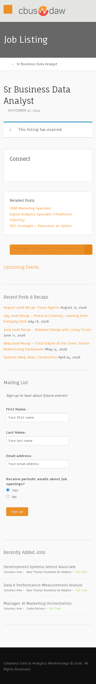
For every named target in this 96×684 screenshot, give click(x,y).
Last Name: (16, 432)
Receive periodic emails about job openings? (36, 481)
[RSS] (13, 170)
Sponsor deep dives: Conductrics (30, 357)
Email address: (19, 455)
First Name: (16, 409)
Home (6, 64)
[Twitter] (22, 170)
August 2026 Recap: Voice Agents (31, 307)
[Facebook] (31, 170)
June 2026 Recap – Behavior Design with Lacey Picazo (47, 329)
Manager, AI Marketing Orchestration (47, 249)
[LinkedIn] (40, 170)
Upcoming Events (21, 267)
